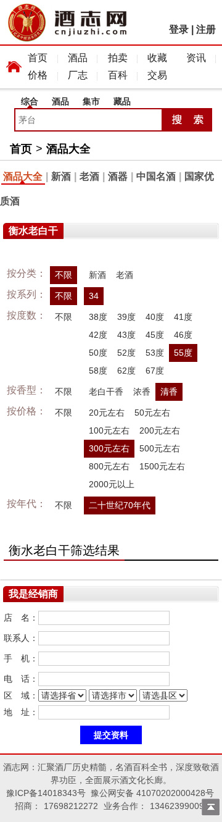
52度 (126, 353)
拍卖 (118, 57)
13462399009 (177, 806)
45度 (155, 335)
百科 (118, 75)
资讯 (196, 57)
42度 (98, 335)
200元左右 (159, 430)
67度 (155, 370)
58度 (98, 370)
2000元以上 (111, 484)
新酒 (61, 176)
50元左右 (152, 412)
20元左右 (107, 412)
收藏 (157, 57)
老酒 (89, 176)
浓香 (141, 391)
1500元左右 (162, 466)
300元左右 (109, 448)
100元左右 (109, 430)
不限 (63, 275)
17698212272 (71, 806)
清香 (169, 391)
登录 (179, 29)
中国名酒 (156, 176)
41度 (183, 317)
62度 (126, 370)
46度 (183, 335)
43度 (126, 335)
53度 (155, 353)
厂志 (78, 75)
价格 (37, 75)
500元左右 (159, 448)
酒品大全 (68, 149)
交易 (157, 75)
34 (94, 296)
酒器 (118, 176)
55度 (183, 353)
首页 (37, 57)
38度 (98, 317)
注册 (206, 29)
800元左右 (109, 466)
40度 (155, 317)
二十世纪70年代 (119, 505)
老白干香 (106, 391)
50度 (98, 353)
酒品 (78, 57)
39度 (126, 317)
